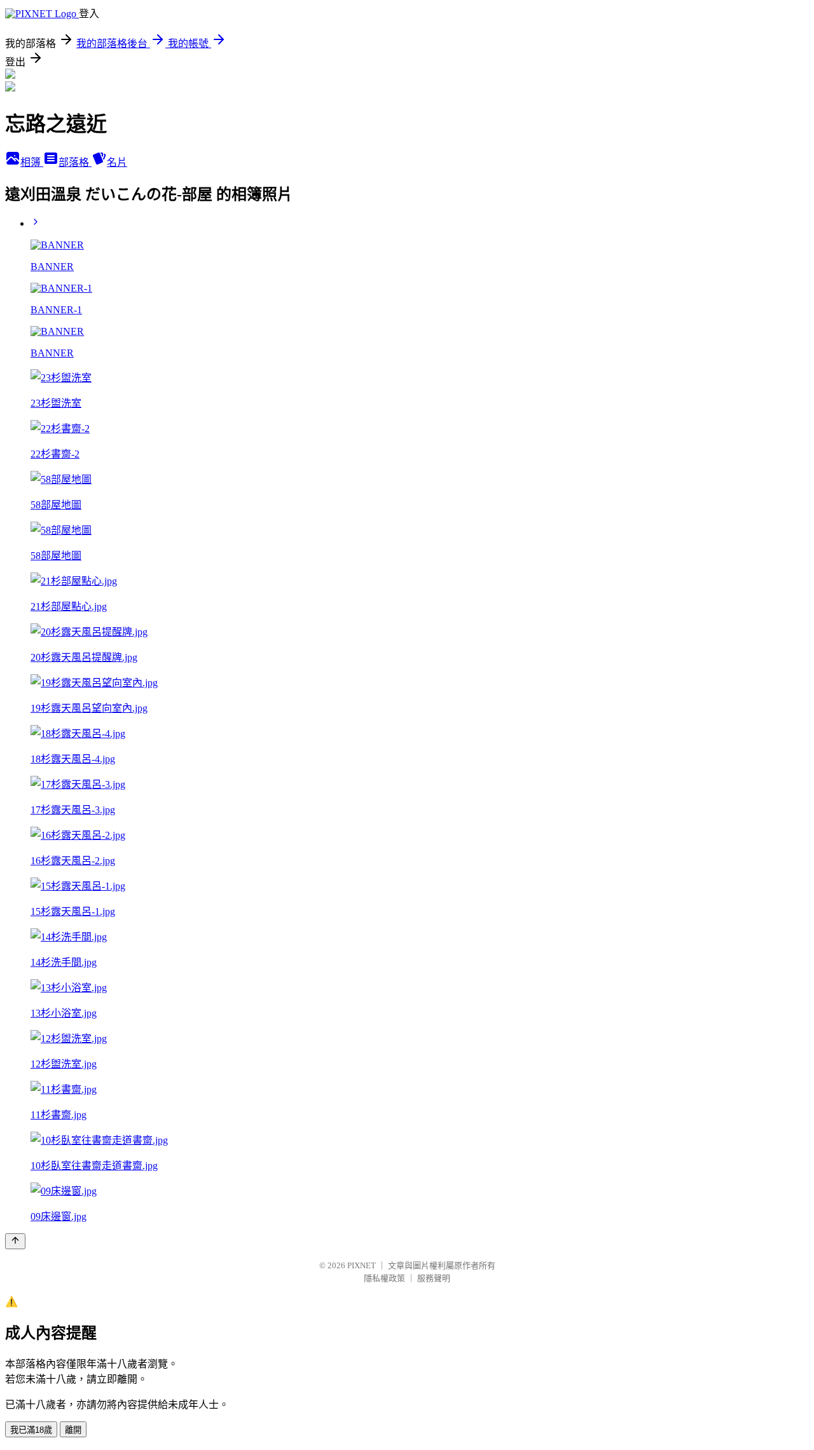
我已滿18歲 (31, 1430)
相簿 (31, 162)
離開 (73, 1430)
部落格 (75, 162)
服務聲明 (433, 1278)
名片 (117, 162)
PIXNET (361, 1265)
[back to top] (15, 1241)
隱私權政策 (384, 1278)
